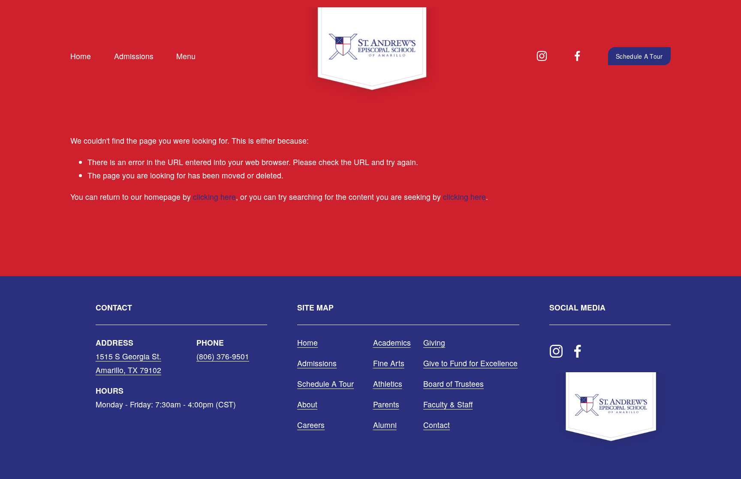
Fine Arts (388, 363)
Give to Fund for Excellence (470, 363)
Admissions (134, 56)
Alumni (385, 424)
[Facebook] (577, 56)
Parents (386, 404)
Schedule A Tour (639, 56)
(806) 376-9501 (222, 356)
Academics (392, 342)
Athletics (387, 383)
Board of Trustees (453, 383)
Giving (434, 342)
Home (80, 56)
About (307, 404)
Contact (436, 424)
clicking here (214, 196)
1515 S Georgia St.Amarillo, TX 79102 (128, 363)
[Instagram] (542, 56)
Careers (311, 424)
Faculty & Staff (448, 404)
